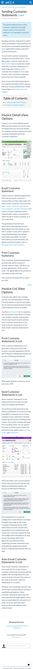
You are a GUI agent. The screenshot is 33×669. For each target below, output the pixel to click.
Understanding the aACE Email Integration (16, 627)
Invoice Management (20, 7)
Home (3, 7)
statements (14, 432)
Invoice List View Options (15, 105)
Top (30, 285)
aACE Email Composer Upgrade (14, 206)
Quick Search (7, 64)
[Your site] (10, 1)
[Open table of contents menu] (3, 2)
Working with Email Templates (13, 245)
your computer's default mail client (15, 209)
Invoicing (9, 7)
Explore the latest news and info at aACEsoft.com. (16, 666)
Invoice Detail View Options (15, 102)
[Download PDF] (19, 15)
